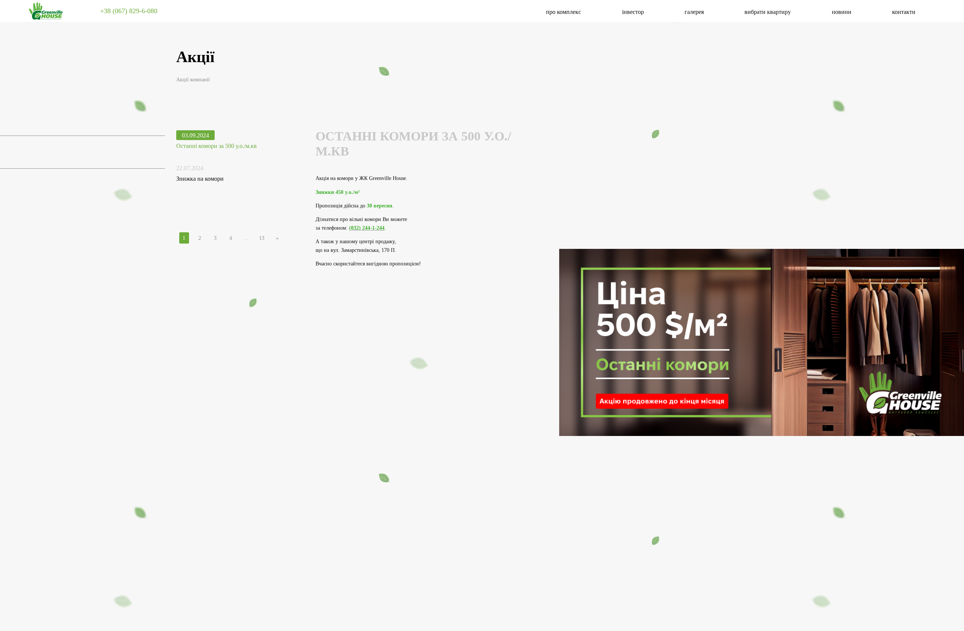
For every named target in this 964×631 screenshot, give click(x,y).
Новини (841, 12)
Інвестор (633, 12)
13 (261, 238)
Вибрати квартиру (767, 12)
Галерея (694, 12)
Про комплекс (563, 12)
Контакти (903, 12)
